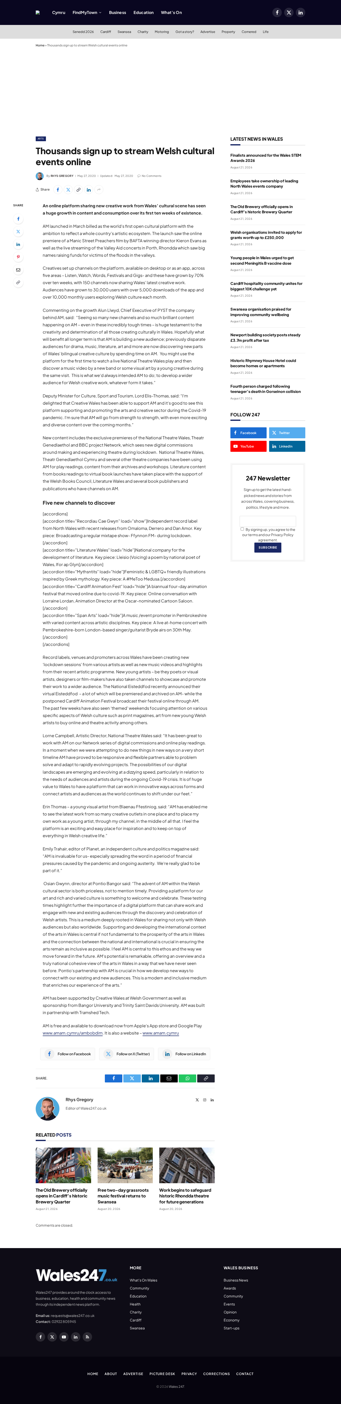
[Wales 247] (38, 12)
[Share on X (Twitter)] (68, 189)
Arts (41, 138)
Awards (230, 1288)
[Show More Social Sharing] (98, 189)
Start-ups (231, 1328)
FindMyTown (85, 12)
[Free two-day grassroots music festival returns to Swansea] (125, 1165)
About (111, 1374)
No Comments (152, 175)
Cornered (249, 32)
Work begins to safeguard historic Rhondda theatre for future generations (185, 1195)
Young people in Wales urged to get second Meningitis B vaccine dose (262, 260)
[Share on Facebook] (57, 189)
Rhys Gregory (62, 175)
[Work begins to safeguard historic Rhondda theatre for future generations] (187, 1165)
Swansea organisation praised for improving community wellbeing (260, 312)
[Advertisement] (170, 91)
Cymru (58, 12)
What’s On (171, 12)
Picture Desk (162, 1374)
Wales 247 (176, 1387)
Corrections (216, 1374)
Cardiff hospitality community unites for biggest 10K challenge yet (266, 286)
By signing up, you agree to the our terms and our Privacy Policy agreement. (268, 534)
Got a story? (184, 32)
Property (228, 32)
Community (139, 1288)
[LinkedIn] (18, 244)
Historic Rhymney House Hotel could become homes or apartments (263, 363)
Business (117, 12)
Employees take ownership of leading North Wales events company (264, 183)
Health (135, 1304)
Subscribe (268, 547)
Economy (232, 1320)
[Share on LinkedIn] (88, 189)
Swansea (124, 32)
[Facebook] (18, 219)
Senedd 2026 (83, 32)
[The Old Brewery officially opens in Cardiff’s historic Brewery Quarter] (63, 1165)
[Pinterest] (18, 257)
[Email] (18, 270)
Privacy (189, 1374)
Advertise (207, 32)
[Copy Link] (78, 189)
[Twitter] (18, 231)
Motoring (162, 32)
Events (229, 1304)
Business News (236, 1280)
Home (40, 45)
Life (266, 32)
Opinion (230, 1312)
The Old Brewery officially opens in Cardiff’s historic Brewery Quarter (61, 1195)
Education (144, 12)
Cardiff (105, 32)
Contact (244, 1374)
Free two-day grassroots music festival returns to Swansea (123, 1195)
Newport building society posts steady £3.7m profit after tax (265, 337)
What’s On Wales (143, 1280)
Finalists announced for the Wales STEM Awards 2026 (265, 158)
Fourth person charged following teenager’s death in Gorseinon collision (265, 389)
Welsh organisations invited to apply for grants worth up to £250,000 (266, 235)
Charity (143, 32)
